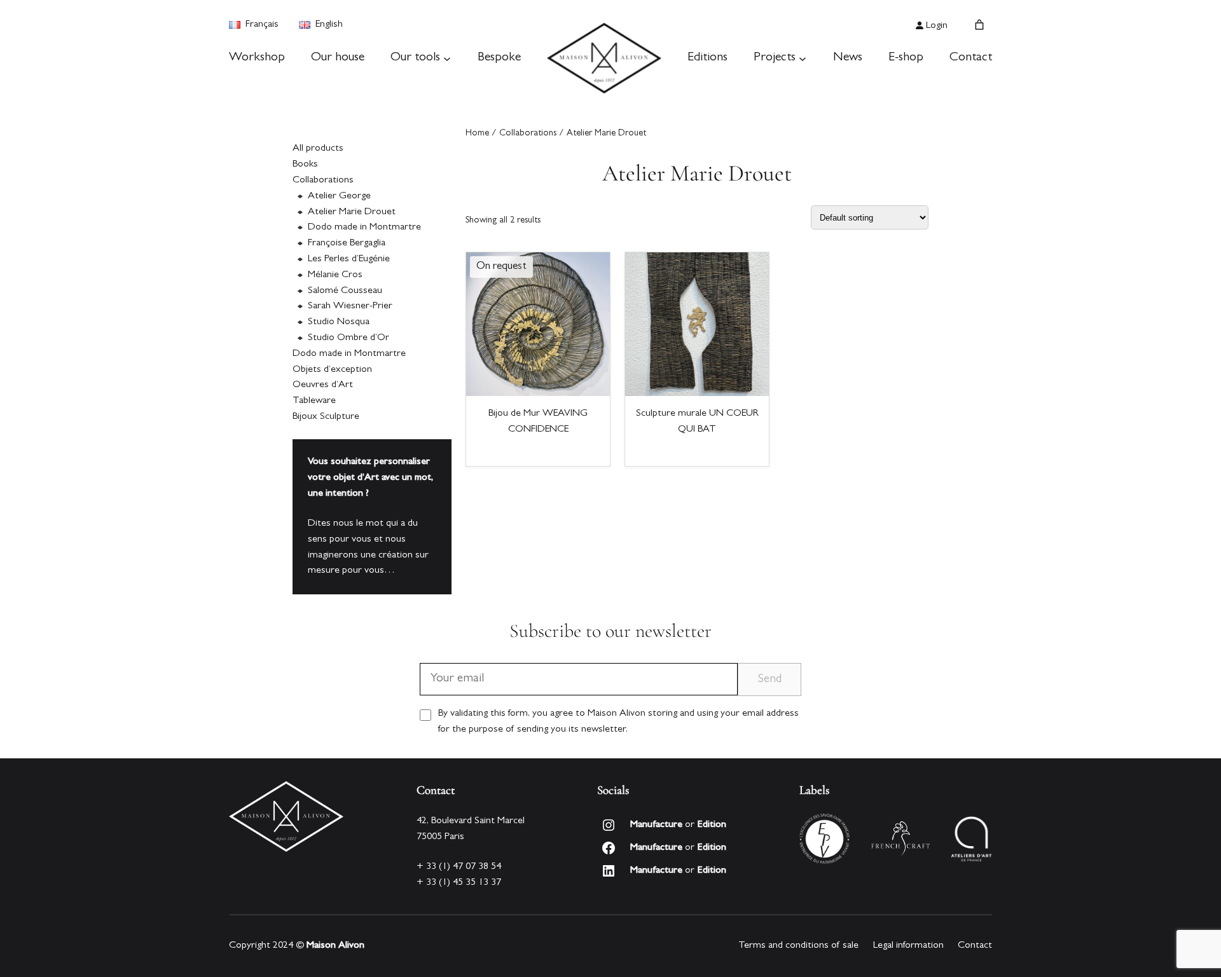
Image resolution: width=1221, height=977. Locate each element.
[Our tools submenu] (447, 58)
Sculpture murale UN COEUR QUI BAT (697, 422)
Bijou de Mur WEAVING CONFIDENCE (538, 422)
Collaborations (527, 134)
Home (477, 134)
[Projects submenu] (802, 58)
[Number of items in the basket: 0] (979, 25)
